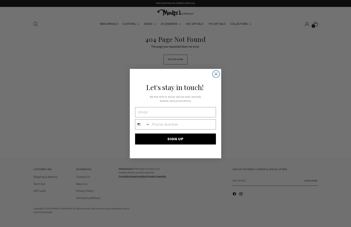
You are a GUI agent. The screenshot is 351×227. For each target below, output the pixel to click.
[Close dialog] (216, 74)
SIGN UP (175, 138)
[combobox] (142, 124)
